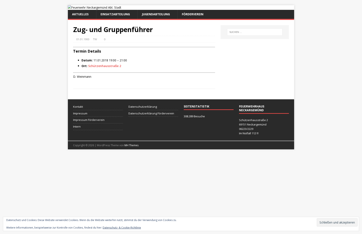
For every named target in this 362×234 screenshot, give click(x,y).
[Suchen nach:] (255, 32)
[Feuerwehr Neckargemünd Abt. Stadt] (94, 7)
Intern (77, 126)
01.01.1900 (82, 39)
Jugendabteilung (156, 14)
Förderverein (192, 14)
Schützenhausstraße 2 (104, 66)
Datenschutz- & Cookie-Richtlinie (122, 227)
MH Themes (131, 145)
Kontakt (78, 107)
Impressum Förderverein (89, 120)
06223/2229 (246, 129)
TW (95, 39)
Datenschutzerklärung (142, 107)
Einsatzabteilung (115, 14)
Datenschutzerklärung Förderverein (151, 113)
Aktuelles (80, 14)
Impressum (80, 113)
